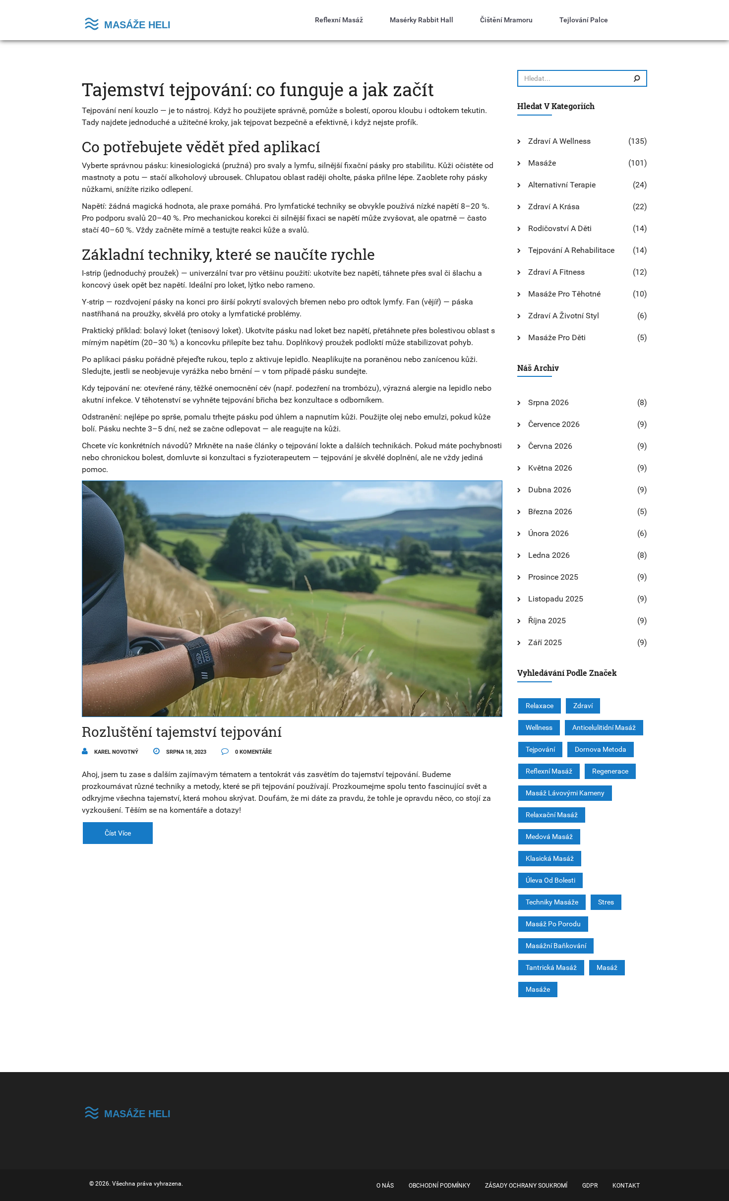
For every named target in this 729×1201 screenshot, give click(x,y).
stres (606, 902)
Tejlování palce (583, 20)
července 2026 (554, 424)
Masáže (542, 163)
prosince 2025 (553, 577)
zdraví (583, 706)
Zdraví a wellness (559, 141)
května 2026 (550, 468)
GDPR (590, 1185)
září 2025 (545, 642)
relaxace (539, 706)
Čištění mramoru (506, 20)
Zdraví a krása (554, 206)
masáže (538, 989)
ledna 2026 (549, 555)
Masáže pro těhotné (564, 294)
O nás (385, 1185)
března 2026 (550, 511)
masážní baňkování (556, 946)
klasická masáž (550, 858)
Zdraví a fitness (556, 272)
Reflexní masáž (339, 20)
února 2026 (548, 533)
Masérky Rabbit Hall (421, 20)
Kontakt (626, 1185)
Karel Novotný (115, 752)
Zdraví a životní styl (563, 315)
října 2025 (547, 620)
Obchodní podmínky (439, 1185)
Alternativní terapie (562, 184)
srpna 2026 (548, 402)
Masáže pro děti (557, 337)
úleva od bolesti (550, 880)
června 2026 (550, 446)
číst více (118, 833)
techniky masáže (552, 902)
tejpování (540, 749)
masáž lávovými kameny (565, 793)
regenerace (610, 771)
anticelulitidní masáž (604, 727)
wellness (539, 727)
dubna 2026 (549, 489)
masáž (607, 967)
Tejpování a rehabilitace (571, 250)
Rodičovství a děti (560, 228)
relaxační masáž (552, 815)
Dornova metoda (600, 749)
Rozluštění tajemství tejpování (182, 731)
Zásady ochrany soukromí (526, 1185)
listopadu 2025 (555, 598)
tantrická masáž (551, 967)
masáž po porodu (553, 924)
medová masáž (549, 837)
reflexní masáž (549, 771)
